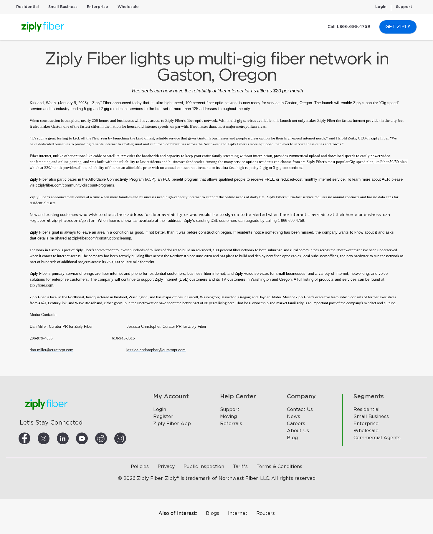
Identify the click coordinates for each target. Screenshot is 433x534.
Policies (140, 466)
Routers (265, 513)
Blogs (212, 513)
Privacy (166, 466)
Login (380, 7)
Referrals (231, 423)
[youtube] (89, 438)
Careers (296, 423)
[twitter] (50, 438)
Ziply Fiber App (172, 423)
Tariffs (240, 466)
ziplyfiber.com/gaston (73, 221)
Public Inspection (204, 466)
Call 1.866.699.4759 (349, 27)
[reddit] (108, 438)
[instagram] (127, 438)
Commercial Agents (377, 437)
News (293, 416)
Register (163, 416)
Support (404, 7)
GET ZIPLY (398, 26)
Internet (237, 513)
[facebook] (31, 438)
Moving (228, 416)
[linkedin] (70, 438)
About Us (298, 430)
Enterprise (97, 7)
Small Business (62, 7)
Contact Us (300, 409)
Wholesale (128, 7)
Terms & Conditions (279, 466)
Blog (292, 437)
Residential (27, 7)
